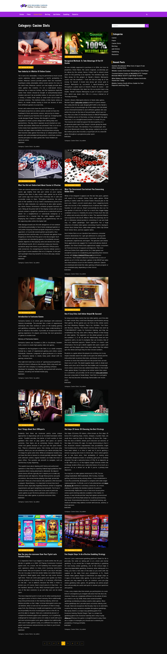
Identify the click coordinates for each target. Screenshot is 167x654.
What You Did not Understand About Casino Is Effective (39, 185)
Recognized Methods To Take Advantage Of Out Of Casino (84, 62)
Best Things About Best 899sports (31, 429)
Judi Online (56, 14)
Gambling (66, 14)
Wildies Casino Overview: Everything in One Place (130, 71)
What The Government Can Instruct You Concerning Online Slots (84, 190)
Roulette (75, 14)
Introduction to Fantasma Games (31, 316)
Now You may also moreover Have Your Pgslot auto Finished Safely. (37, 555)
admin (38, 146)
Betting (47, 14)
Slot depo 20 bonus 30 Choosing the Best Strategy (84, 429)
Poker (29, 14)
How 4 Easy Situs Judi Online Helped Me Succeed (83, 314)
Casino (22, 14)
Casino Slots (38, 14)
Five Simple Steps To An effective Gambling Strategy (85, 554)
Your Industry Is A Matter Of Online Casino (34, 71)
